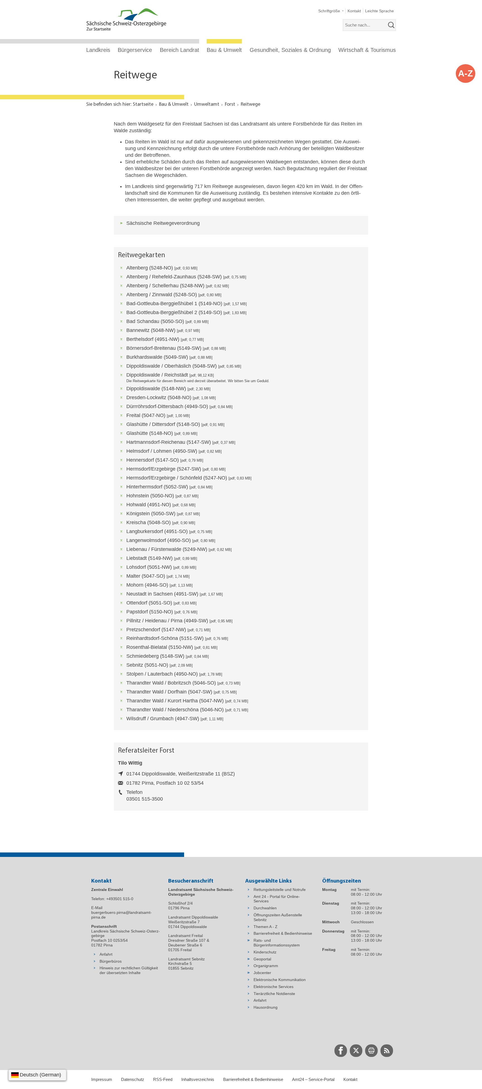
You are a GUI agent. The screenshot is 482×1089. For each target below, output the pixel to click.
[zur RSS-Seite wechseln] (386, 1050)
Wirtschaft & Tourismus (367, 50)
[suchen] (391, 25)
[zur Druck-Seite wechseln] (371, 1050)
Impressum (101, 1079)
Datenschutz (132, 1079)
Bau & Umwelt (224, 50)
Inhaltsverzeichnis (197, 1079)
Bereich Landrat (179, 50)
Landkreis (98, 50)
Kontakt (350, 1079)
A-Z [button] (465, 73)
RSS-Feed (162, 1079)
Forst (230, 104)
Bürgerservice (135, 50)
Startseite (143, 104)
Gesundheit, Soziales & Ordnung (290, 50)
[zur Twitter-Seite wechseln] (356, 1050)
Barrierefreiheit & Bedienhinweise (253, 1079)
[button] (331, 11)
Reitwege (250, 104)
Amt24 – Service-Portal (313, 1079)
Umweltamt (206, 104)
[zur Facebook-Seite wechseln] (340, 1050)
